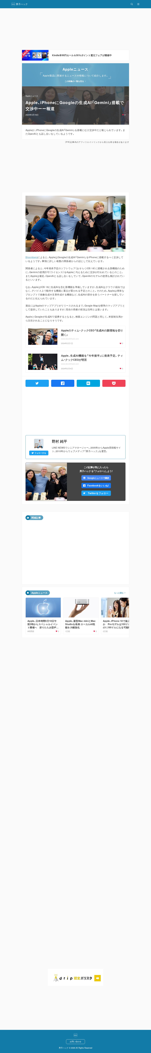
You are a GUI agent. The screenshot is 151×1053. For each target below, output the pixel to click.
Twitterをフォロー (98, 493)
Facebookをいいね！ (98, 485)
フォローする (40, 453)
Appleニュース (32, 96)
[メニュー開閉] (138, 4)
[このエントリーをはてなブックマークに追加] (88, 383)
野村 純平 (59, 441)
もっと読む (119, 592)
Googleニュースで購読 (98, 477)
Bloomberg (32, 257)
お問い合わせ (75, 1041)
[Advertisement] (75, 29)
